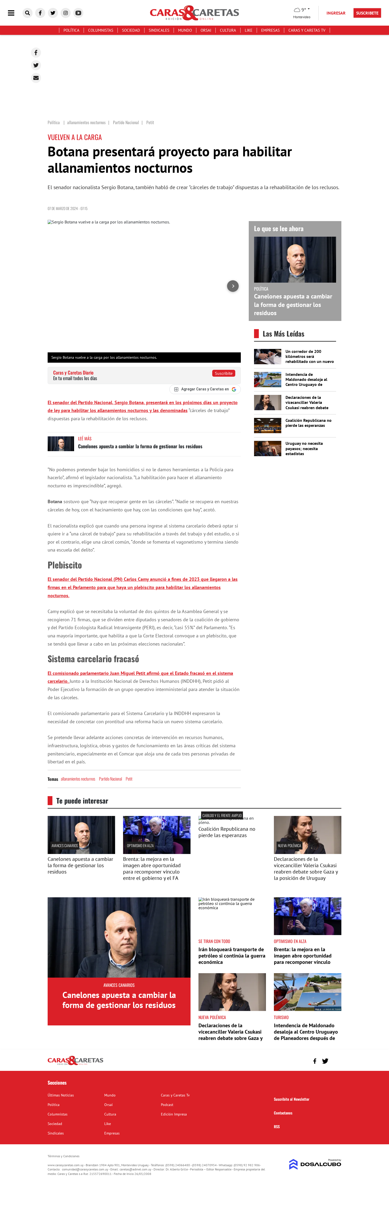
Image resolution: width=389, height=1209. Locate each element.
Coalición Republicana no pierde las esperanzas (309, 423)
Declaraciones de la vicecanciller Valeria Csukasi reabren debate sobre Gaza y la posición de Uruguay (307, 407)
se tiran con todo (214, 941)
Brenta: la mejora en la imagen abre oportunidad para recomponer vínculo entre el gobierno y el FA (152, 868)
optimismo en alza (140, 845)
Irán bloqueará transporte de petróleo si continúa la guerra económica (231, 955)
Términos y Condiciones (63, 1156)
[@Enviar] (36, 78)
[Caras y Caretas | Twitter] (53, 13)
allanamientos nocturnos (78, 779)
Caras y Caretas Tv (306, 30)
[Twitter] (36, 65)
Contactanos (283, 1112)
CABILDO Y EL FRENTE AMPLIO (222, 815)
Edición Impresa (174, 1114)
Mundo (185, 30)
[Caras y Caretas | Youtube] (78, 13)
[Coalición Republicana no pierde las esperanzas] (232, 822)
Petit (129, 779)
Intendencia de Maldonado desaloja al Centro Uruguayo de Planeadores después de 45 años (308, 384)
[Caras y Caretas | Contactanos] (335, 1060)
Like (248, 30)
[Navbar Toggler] (15, 13)
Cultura (228, 30)
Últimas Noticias (61, 1095)
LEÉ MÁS (85, 438)
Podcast (167, 1104)
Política (71, 30)
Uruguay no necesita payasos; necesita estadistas (304, 448)
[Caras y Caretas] (75, 1064)
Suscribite (224, 373)
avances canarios (65, 845)
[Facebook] (36, 53)
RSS (277, 1126)
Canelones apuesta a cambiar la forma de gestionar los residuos (140, 446)
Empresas (270, 30)
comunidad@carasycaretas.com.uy (85, 1169)
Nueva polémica (289, 845)
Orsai (206, 30)
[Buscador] (27, 13)
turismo (281, 1017)
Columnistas (100, 30)
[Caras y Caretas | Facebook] (40, 13)
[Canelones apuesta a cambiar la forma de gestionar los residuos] (61, 446)
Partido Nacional (110, 779)
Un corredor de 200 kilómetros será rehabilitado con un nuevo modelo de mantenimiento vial (310, 361)
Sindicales (159, 30)
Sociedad (131, 30)
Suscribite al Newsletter (291, 1099)
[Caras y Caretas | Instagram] (66, 13)
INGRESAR (336, 13)
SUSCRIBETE (367, 13)
